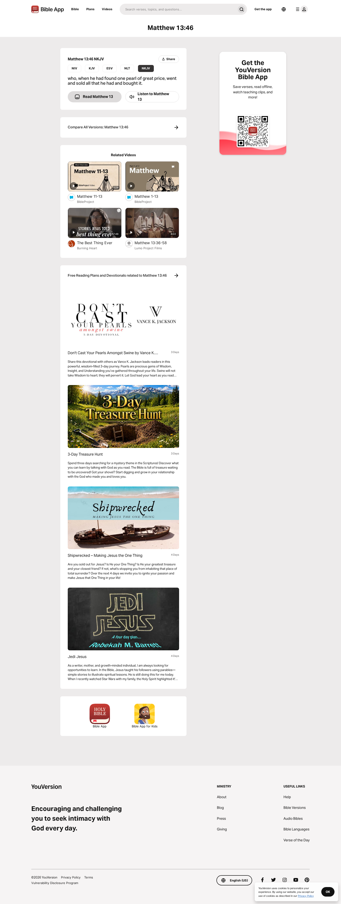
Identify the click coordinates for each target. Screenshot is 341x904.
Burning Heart (87, 248)
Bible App (99, 726)
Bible (75, 9)
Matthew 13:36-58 (156, 242)
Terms (88, 877)
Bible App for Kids (145, 726)
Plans (90, 9)
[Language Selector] (283, 9)
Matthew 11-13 (94, 196)
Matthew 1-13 (151, 196)
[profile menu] (301, 9)
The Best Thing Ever (99, 242)
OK (328, 892)
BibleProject (85, 202)
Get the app (263, 9)
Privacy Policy (70, 877)
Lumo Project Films (148, 248)
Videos (107, 9)
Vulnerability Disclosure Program (54, 883)
